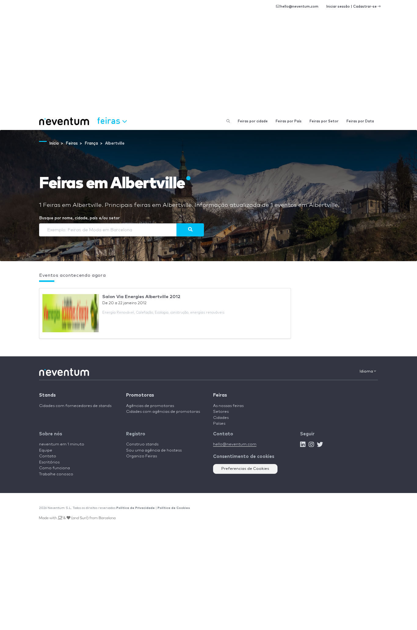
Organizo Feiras (141, 456)
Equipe (45, 450)
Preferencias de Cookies (245, 469)
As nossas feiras (228, 406)
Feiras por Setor (324, 121)
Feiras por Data (360, 121)
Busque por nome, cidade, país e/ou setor (79, 218)
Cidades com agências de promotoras (163, 412)
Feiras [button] (109, 120)
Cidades (221, 418)
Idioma (367, 371)
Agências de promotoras (150, 406)
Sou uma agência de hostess (154, 450)
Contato (47, 456)
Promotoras (140, 395)
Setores (221, 412)
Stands (47, 395)
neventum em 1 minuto (61, 444)
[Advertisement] (208, 67)
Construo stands (142, 444)
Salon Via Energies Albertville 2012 (141, 296)
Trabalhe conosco (56, 474)
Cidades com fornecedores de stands (75, 406)
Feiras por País (289, 121)
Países (219, 424)
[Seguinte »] (190, 229)
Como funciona (54, 468)
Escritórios (49, 462)
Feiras (220, 395)
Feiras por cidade (253, 121)
